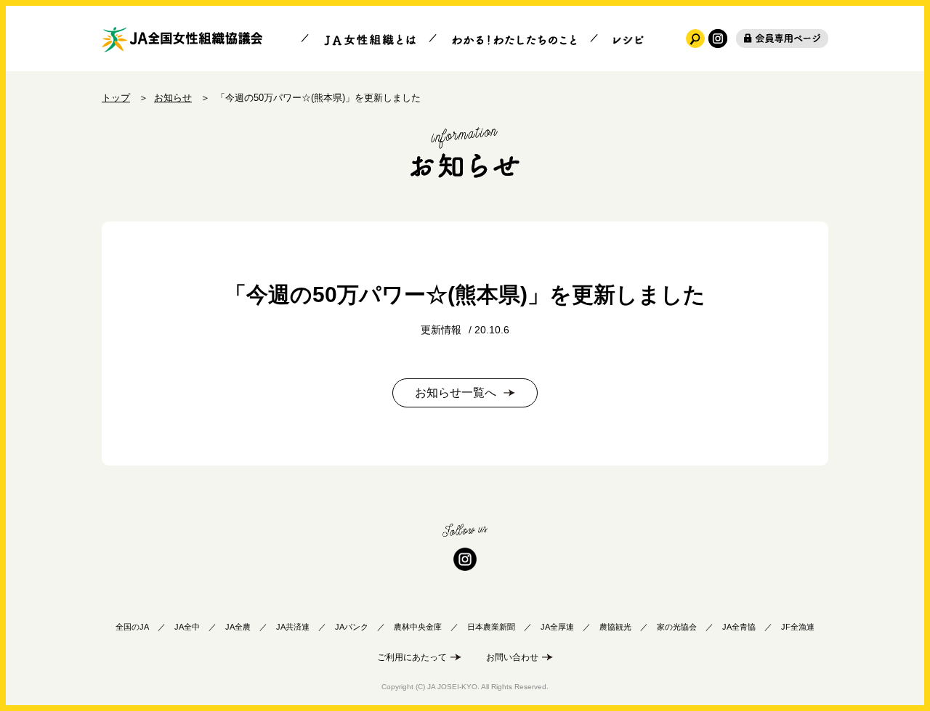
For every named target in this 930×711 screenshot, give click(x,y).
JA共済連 (293, 626)
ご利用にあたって (412, 657)
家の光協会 (677, 626)
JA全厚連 (557, 626)
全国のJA (132, 626)
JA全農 (238, 626)
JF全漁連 (797, 626)
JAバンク (351, 626)
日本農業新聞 (491, 626)
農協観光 (615, 626)
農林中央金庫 (418, 626)
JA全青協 (739, 626)
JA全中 (187, 626)
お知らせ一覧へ (455, 392)
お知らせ (173, 97)
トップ (116, 97)
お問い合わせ (512, 657)
